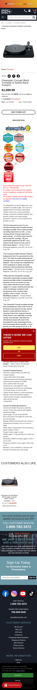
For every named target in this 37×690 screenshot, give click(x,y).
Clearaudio (10, 69)
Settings (17, 680)
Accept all (18, 675)
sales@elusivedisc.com (18, 617)
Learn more (20, 671)
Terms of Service (18, 648)
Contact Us (18, 635)
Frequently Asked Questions (18, 637)
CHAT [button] (19, 356)
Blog (18, 662)
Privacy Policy (18, 645)
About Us (18, 660)
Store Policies (18, 643)
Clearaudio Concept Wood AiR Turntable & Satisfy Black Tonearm (9, 497)
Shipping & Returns (18, 640)
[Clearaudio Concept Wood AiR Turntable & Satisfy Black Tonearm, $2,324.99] (9, 481)
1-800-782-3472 (18, 527)
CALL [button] (19, 347)
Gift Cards (18, 632)
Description (18, 120)
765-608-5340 (18, 612)
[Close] (33, 331)
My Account (19, 627)
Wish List (18, 629)
